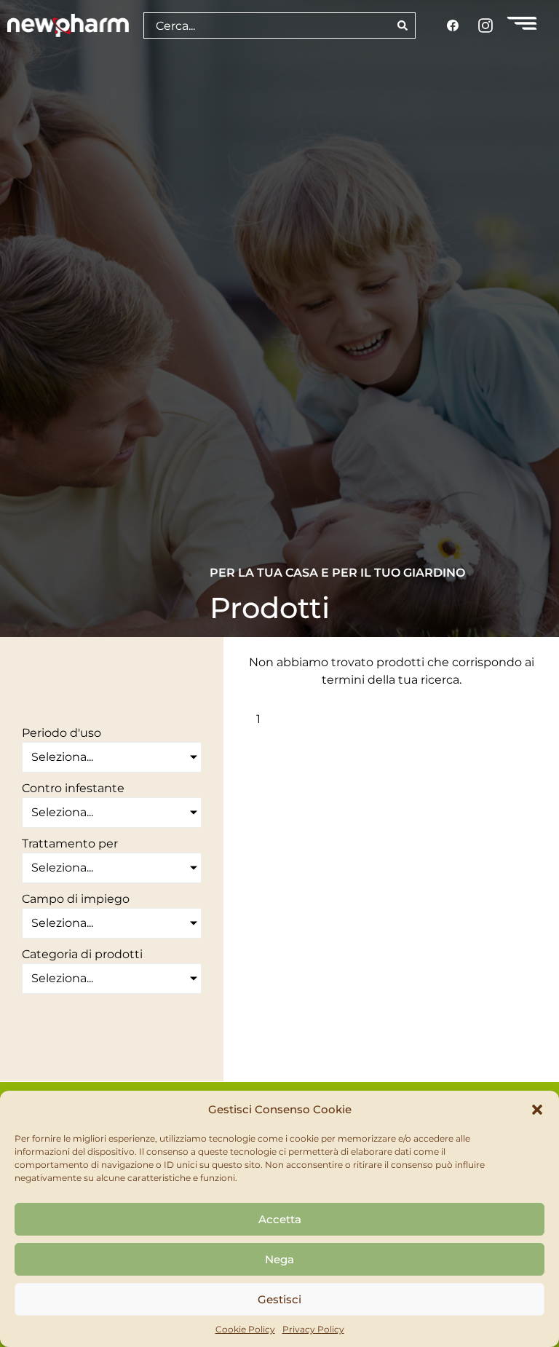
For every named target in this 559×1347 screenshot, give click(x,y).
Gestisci (279, 1299)
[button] (537, 1109)
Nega (279, 1259)
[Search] (403, 25)
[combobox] (266, 25)
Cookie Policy (245, 1329)
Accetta (279, 1219)
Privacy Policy (313, 1329)
